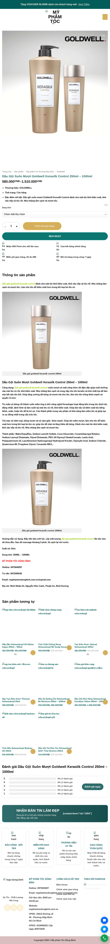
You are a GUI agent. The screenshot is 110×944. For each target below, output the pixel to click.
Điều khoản (62, 885)
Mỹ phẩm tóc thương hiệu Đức (40, 172)
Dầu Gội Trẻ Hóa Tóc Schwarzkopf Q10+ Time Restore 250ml (55, 749)
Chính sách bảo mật (66, 899)
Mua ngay (55, 236)
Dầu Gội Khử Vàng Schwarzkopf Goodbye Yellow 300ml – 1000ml (90, 700)
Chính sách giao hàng (67, 889)
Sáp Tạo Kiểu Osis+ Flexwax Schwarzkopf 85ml (16, 700)
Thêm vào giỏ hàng (44, 226)
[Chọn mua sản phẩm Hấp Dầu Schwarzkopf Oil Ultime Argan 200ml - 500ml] (33, 652)
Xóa (106, 205)
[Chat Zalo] (104, 920)
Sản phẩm (18, 172)
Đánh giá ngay (93, 786)
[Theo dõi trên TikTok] (20, 908)
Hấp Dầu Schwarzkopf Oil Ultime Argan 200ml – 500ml (18, 645)
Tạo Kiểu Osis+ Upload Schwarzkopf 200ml (85, 645)
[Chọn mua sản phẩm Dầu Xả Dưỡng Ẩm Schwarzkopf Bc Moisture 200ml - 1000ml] (69, 702)
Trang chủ (6, 172)
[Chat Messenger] (104, 929)
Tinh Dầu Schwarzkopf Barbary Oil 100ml (17, 749)
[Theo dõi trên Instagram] (14, 908)
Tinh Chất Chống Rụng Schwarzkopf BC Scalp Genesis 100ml (53, 645)
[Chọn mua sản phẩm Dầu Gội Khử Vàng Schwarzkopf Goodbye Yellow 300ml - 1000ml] (105, 702)
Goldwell (61, 172)
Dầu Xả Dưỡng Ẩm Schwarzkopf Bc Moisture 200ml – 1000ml (53, 700)
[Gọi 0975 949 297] (104, 938)
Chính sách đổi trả (65, 894)
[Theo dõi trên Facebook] (7, 908)
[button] (4, 16)
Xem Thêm (84, 4)
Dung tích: (6, 208)
